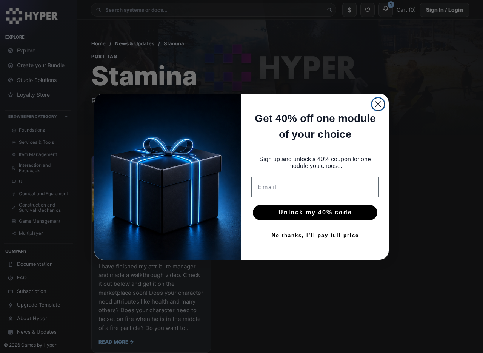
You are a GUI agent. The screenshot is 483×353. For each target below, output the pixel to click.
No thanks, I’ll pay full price (315, 235)
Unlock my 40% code (315, 212)
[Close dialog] (378, 104)
